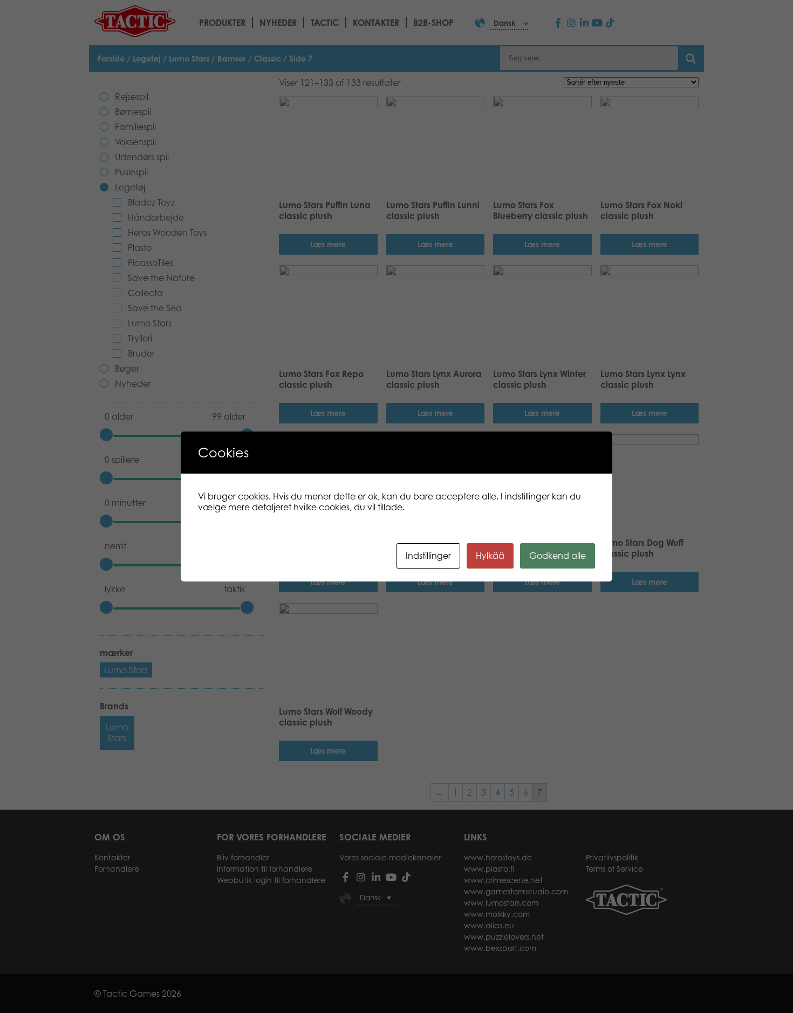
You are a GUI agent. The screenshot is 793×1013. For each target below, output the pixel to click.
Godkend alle (557, 555)
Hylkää (490, 555)
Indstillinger (428, 555)
